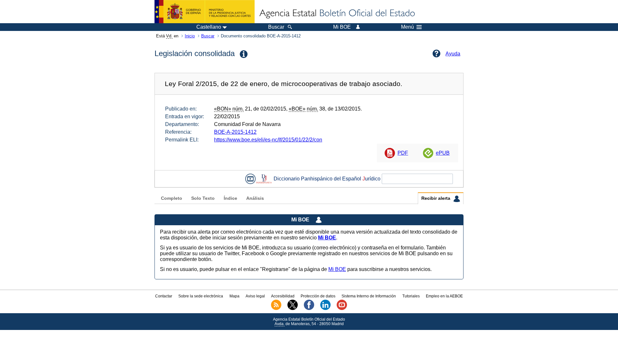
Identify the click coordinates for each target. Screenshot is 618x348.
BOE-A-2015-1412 (235, 132)
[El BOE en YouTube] (342, 308)
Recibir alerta (436, 198)
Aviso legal (255, 296)
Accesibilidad (283, 296)
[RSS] (276, 308)
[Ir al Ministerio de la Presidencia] (204, 11)
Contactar (163, 296)
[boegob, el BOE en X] (292, 308)
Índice (230, 198)
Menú (407, 27)
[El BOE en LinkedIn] (325, 308)
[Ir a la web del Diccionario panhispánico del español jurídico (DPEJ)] (264, 178)
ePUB (443, 153)
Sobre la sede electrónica (200, 296)
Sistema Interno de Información (369, 296)
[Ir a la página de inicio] (336, 13)
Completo (171, 198)
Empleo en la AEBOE (444, 296)
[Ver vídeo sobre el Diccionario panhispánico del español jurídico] (250, 179)
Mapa (234, 296)
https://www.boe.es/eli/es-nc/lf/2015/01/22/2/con (268, 139)
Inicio (190, 36)
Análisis (255, 198)
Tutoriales (411, 296)
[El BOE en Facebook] (309, 308)
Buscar (207, 36)
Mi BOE (337, 269)
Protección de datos (318, 296)
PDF (403, 153)
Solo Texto (203, 198)
